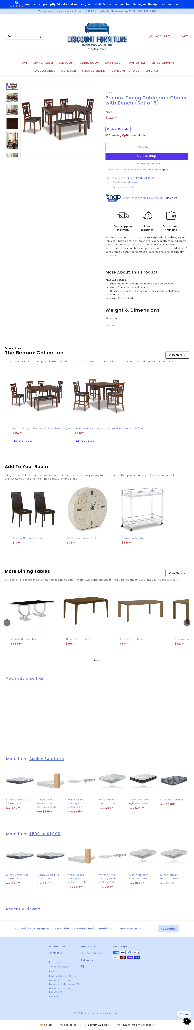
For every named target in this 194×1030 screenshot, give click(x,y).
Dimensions (112, 318)
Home (24, 63)
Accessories (45, 71)
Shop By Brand (93, 71)
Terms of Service (59, 966)
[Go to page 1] (94, 660)
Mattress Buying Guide (62, 976)
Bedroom (66, 63)
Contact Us (56, 952)
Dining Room (89, 63)
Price (108, 112)
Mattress (112, 63)
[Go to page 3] (99, 660)
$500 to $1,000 (45, 834)
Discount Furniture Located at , (60, 990)
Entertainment (163, 63)
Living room (43, 63)
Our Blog (54, 996)
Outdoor (68, 71)
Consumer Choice (125, 71)
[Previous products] (7, 622)
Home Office (136, 63)
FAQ (51, 971)
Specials (152, 71)
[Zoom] (58, 119)
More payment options (147, 163)
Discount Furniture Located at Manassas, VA (64, 982)
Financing (55, 962)
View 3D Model (119, 129)
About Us (54, 957)
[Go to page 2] (97, 660)
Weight (109, 325)
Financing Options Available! (127, 135)
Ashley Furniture (46, 758)
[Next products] (187, 622)
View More (175, 355)
